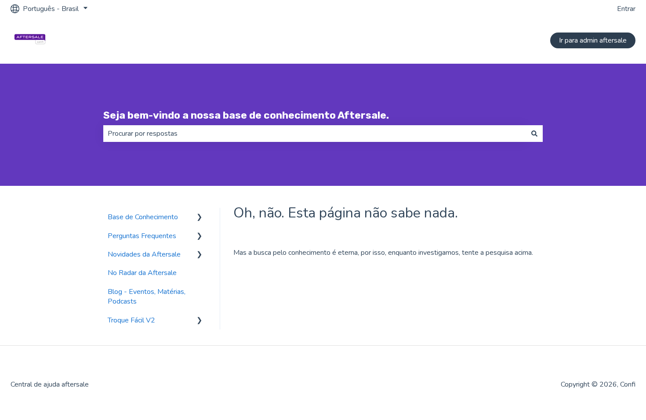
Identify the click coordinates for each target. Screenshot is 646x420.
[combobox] (314, 133)
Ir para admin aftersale (593, 40)
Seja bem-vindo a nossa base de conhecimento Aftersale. (246, 115)
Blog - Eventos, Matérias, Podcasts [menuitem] (146, 296)
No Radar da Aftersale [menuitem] (142, 273)
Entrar (626, 9)
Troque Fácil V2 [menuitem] (131, 320)
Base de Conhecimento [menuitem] (143, 217)
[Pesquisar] (534, 133)
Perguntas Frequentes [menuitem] (142, 236)
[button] (199, 218)
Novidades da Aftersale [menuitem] (144, 254)
